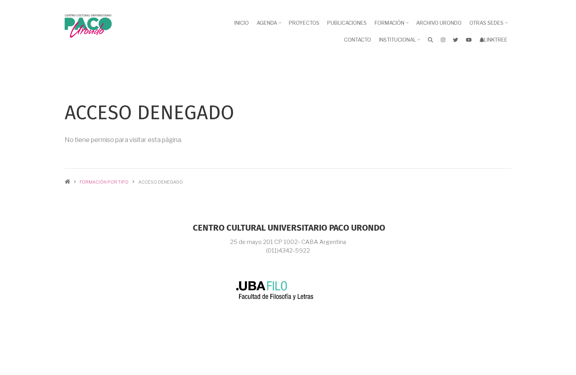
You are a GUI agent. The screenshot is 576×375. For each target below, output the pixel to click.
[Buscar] (430, 39)
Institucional (400, 42)
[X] (455, 39)
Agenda (270, 25)
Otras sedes (489, 25)
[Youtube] (469, 39)
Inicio (241, 23)
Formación (392, 25)
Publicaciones (347, 23)
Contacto (357, 39)
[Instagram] (443, 39)
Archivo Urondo (439, 23)
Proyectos (304, 23)
